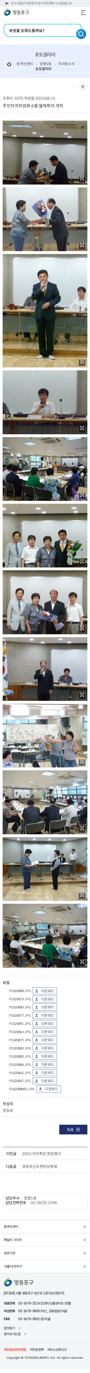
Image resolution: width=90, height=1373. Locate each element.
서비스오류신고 (57, 1350)
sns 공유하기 (82, 86)
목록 (70, 1129)
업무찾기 (9, 1328)
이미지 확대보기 (82, 179)
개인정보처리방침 (15, 1350)
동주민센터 (25, 64)
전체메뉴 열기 (83, 13)
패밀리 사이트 (13, 1240)
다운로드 (47, 991)
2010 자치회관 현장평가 (41, 1153)
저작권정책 (37, 1350)
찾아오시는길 (12, 1334)
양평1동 (45, 64)
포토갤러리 (43, 69)
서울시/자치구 (13, 1266)
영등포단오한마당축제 (39, 1166)
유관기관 (9, 1253)
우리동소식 (66, 64)
